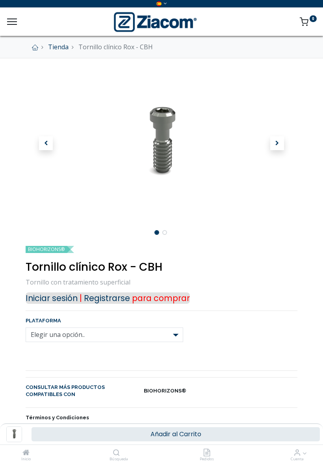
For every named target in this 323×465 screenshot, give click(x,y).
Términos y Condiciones (57, 417)
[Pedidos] (207, 452)
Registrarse (107, 298)
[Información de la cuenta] (297, 452)
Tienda (58, 47)
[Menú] (12, 21)
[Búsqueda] (116, 452)
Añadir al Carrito (175, 434)
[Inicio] (26, 452)
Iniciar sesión (52, 298)
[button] (46, 143)
